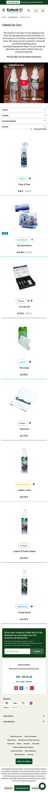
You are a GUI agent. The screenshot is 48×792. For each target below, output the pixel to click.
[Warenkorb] (43, 10)
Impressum (30, 754)
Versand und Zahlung (16, 751)
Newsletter (27, 744)
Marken (5, 110)
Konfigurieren (37, 788)
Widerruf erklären (24, 761)
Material (5, 126)
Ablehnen (8, 788)
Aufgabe (5, 115)
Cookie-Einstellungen (30, 736)
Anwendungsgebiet (9, 121)
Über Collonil (35, 744)
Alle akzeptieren (22, 788)
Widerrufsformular (20, 754)
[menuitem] (4, 10)
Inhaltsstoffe (10, 744)
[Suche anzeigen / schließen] (28, 10)
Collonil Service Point (16, 736)
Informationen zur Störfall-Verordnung (28, 740)
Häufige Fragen (11, 740)
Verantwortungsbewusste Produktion (23, 747)
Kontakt (19, 744)
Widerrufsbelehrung (30, 751)
